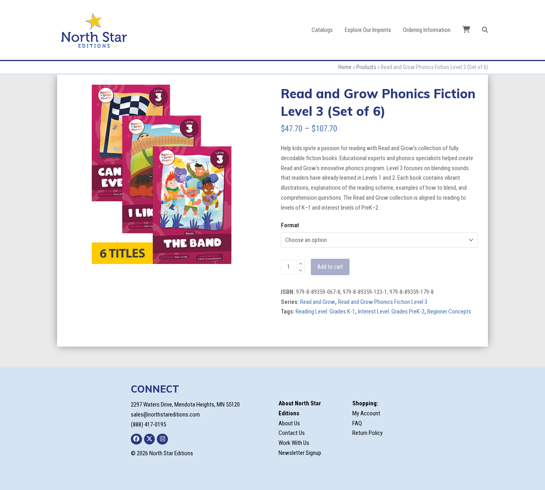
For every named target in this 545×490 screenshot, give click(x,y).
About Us (289, 423)
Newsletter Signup (299, 452)
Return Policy (367, 432)
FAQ (357, 423)
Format (290, 225)
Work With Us (293, 442)
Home (344, 67)
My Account (366, 413)
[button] (485, 30)
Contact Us (291, 432)
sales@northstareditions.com (165, 414)
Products (366, 67)
